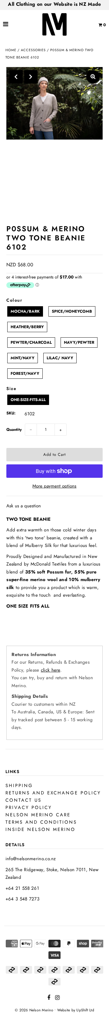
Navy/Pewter (79, 342)
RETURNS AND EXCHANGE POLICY (53, 793)
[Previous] (16, 76)
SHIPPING (19, 785)
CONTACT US (23, 800)
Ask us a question (23, 505)
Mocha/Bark (25, 311)
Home (10, 50)
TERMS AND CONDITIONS (41, 822)
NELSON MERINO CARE (38, 814)
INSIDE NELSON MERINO (40, 829)
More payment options (54, 486)
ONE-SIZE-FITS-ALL (28, 400)
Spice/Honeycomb (72, 311)
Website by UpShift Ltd (75, 1010)
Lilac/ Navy (60, 358)
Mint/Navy (23, 358)
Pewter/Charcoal (31, 342)
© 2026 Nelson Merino (34, 1010)
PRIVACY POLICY (28, 807)
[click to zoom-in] (93, 76)
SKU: (10, 413)
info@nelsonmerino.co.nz (30, 858)
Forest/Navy (25, 373)
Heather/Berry (27, 327)
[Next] (31, 76)
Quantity (14, 429)
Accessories (33, 50)
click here (50, 670)
